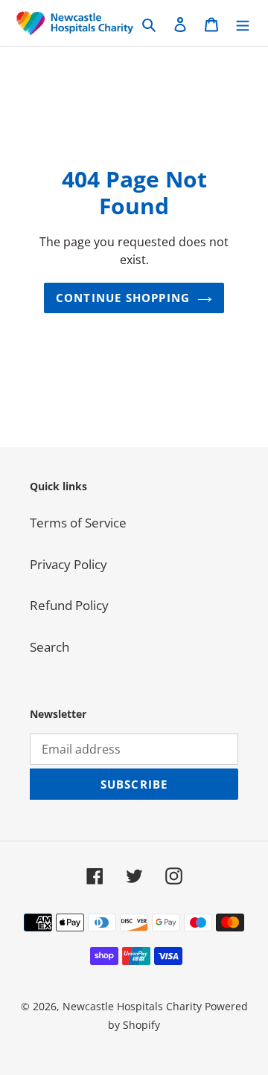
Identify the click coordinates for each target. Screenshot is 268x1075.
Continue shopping (123, 297)
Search (49, 646)
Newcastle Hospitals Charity (132, 1006)
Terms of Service (78, 522)
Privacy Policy (68, 564)
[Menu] (242, 23)
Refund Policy (69, 605)
